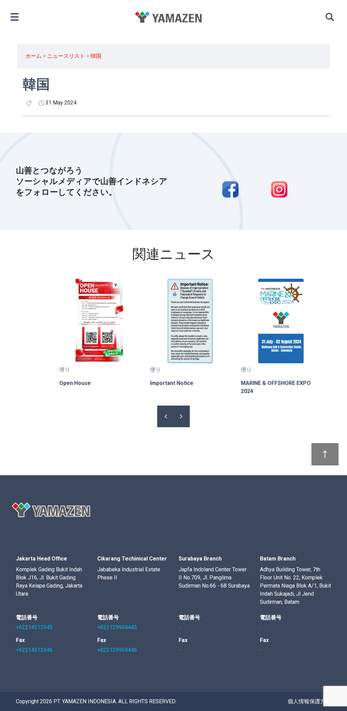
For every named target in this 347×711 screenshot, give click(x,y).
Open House (75, 383)
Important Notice (171, 383)
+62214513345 (34, 627)
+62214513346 (34, 650)
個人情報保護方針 (309, 701)
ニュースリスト (66, 56)
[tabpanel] (99, 333)
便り (64, 369)
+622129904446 (117, 650)
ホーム (33, 56)
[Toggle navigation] (14, 17)
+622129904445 (117, 627)
